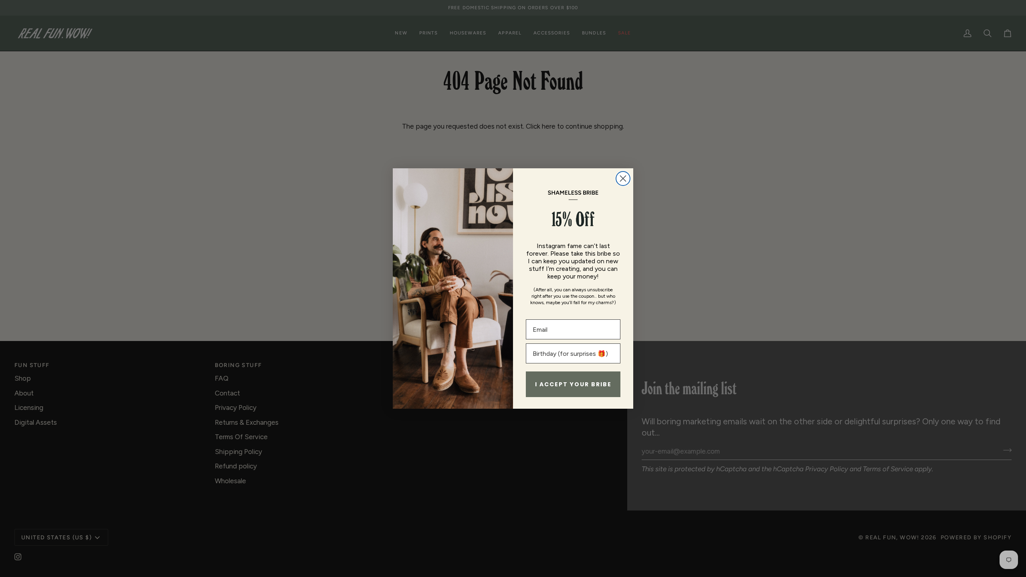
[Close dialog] (623, 178)
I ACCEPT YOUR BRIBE (573, 384)
